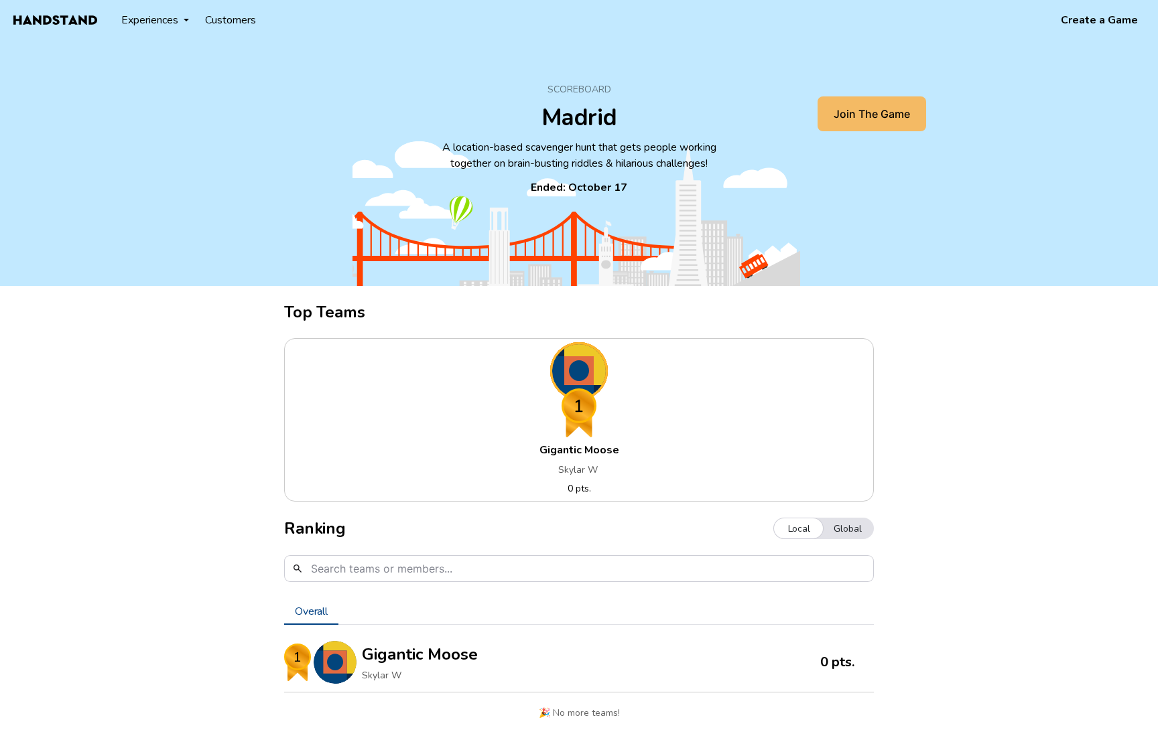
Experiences (149, 20)
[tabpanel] (579, 683)
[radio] (799, 528)
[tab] (311, 611)
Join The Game (872, 114)
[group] (823, 528)
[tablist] (579, 611)
